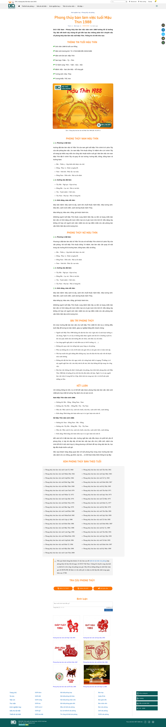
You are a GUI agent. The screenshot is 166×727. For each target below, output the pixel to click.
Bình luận (76, 26)
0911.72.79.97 (64, 588)
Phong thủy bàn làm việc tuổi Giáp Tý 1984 (95, 686)
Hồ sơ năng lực (143, 693)
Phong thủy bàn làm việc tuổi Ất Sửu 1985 (64, 686)
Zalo (163, 34)
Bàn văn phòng (103, 707)
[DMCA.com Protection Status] (23, 725)
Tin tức (150, 2)
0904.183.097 (83, 588)
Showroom (133, 1)
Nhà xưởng (143, 1)
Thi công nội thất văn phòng (68, 714)
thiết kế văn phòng (70, 710)
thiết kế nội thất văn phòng (97, 561)
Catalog (141, 698)
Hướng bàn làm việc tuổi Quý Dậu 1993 (94, 637)
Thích (69, 26)
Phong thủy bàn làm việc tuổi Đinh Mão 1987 (65, 662)
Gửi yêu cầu (104, 588)
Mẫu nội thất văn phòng (67, 707)
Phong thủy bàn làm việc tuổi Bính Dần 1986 (95, 662)
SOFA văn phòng (103, 714)
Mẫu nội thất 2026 (144, 703)
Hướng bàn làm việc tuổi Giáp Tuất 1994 (64, 637)
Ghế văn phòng (103, 710)
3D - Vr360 (142, 708)
